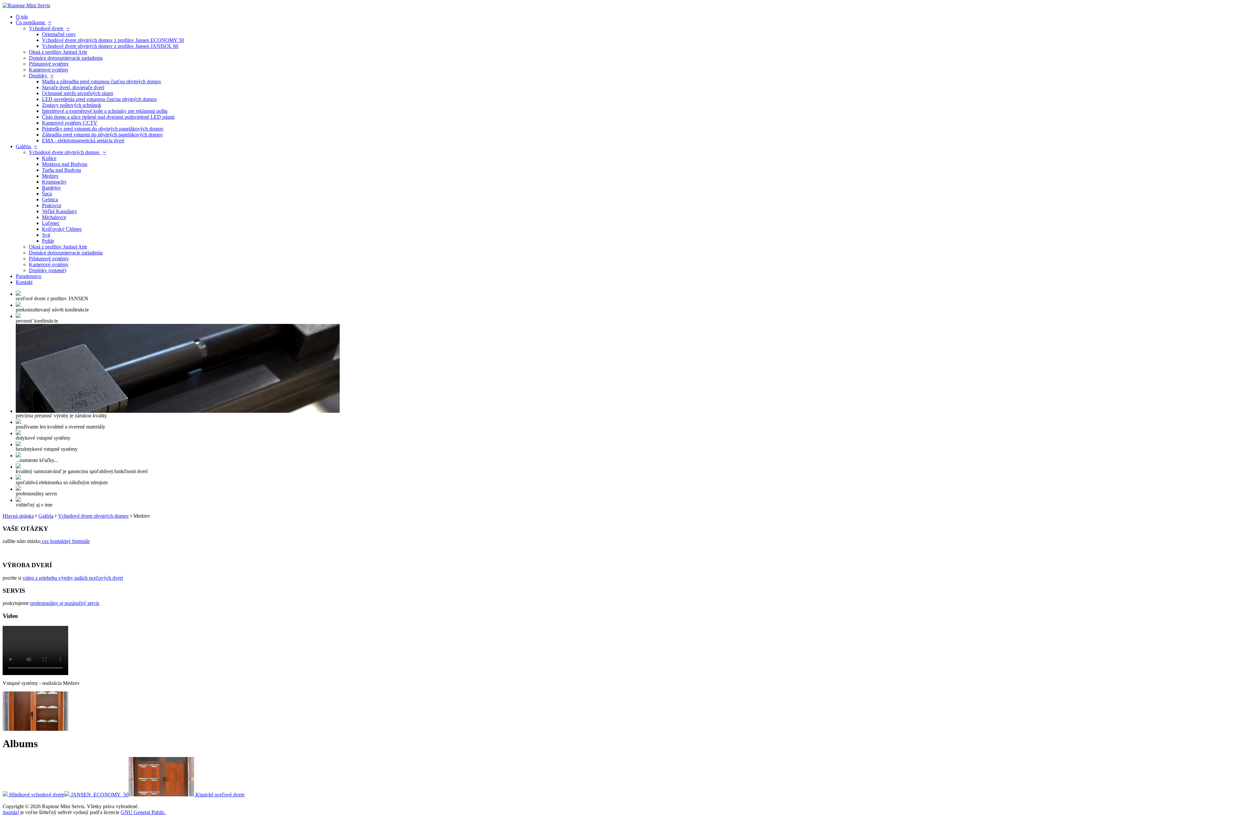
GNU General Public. (143, 812)
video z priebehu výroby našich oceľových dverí (73, 578)
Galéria (45, 516)
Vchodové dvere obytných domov (93, 516)
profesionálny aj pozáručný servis (64, 603)
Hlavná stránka (18, 516)
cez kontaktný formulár (65, 541)
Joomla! (11, 812)
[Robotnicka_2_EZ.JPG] (35, 729)
